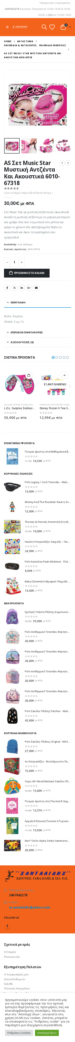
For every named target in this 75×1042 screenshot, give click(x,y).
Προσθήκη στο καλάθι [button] (29, 375)
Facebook (7, 288)
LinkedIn (22, 288)
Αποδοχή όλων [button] (46, 1033)
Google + (29, 288)
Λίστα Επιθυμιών (14, 979)
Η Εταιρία (10, 952)
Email (36, 288)
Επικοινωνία (12, 957)
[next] (68, 163)
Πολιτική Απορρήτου (17, 988)
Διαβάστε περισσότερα (64, 375)
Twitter (14, 288)
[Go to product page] (20, 384)
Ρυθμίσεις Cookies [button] (19, 1033)
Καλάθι (8, 984)
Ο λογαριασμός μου (16, 974)
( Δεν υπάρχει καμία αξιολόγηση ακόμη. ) (28, 192)
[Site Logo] (20, 26)
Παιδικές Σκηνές (12, 404)
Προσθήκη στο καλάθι (29, 273)
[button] (7, 27)
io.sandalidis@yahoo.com (29, 907)
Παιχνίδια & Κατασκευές (32, 404)
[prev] (62, 163)
